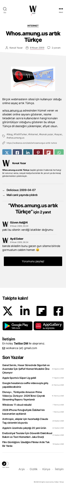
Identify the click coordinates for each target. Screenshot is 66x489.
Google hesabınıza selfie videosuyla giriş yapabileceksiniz (25, 385)
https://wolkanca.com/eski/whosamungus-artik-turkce (32, 143)
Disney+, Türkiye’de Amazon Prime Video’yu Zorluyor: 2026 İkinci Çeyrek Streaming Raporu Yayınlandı (23, 395)
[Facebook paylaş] (17, 152)
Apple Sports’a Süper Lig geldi (19, 377)
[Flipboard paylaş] (48, 152)
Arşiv (22, 469)
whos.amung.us (12, 110)
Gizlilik (34, 469)
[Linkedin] (24, 311)
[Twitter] (7, 311)
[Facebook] (58, 311)
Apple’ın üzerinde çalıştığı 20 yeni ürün (24, 427)
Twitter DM (21, 343)
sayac (59, 134)
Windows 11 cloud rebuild (16, 404)
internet (34, 134)
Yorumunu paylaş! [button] (33, 261)
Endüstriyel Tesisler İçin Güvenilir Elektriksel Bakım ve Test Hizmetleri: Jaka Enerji (27, 435)
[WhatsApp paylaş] (59, 152)
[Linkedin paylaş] (27, 152)
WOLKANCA (33, 9)
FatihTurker (21, 134)
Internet (33, 25)
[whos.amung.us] (33, 79)
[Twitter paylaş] (7, 152)
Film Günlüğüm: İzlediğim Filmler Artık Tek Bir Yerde (26, 444)
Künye (46, 469)
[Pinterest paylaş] (38, 152)
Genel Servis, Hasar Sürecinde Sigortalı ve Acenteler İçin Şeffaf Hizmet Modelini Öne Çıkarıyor (26, 369)
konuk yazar (47, 134)
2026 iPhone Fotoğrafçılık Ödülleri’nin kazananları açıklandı (23, 411)
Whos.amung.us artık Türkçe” (34, 208)
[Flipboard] (42, 311)
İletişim (59, 469)
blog (10, 134)
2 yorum (56, 47)
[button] (17, 326)
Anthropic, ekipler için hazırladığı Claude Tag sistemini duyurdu (25, 420)
